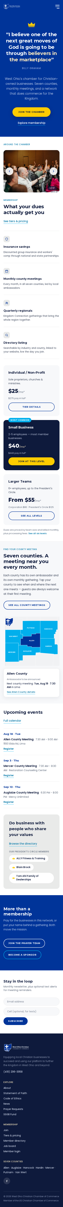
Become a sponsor (22, 954)
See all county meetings (26, 605)
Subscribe (15, 1021)
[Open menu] (55, 7)
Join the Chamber (31, 111)
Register (9, 749)
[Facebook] (7, 1181)
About (7, 1088)
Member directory (15, 1141)
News (7, 1104)
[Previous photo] (9, 171)
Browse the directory (23, 843)
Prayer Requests (13, 1109)
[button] (49, 629)
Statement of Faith (15, 1093)
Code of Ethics (12, 1098)
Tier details (31, 406)
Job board (10, 1146)
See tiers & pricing (16, 221)
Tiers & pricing (12, 1135)
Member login (12, 1151)
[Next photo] (53, 171)
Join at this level (31, 461)
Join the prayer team (24, 943)
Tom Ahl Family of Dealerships (27, 877)
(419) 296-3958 (13, 1071)
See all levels (31, 515)
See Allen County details (21, 692)
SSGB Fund (10, 1114)
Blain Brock (23, 867)
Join (6, 1130)
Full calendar (12, 721)
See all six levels (37, 533)
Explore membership (31, 123)
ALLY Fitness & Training (30, 858)
